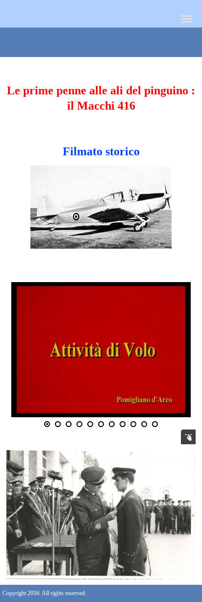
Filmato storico (101, 151)
